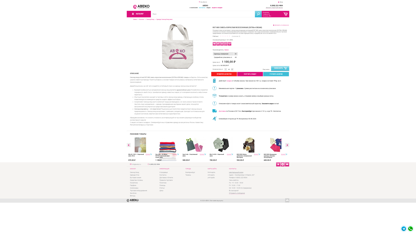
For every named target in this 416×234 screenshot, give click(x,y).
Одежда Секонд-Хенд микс (164, 19)
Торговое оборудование (138, 190)
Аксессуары (134, 188)
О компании (194, 7)
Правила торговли (166, 180)
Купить (148, 154)
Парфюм (133, 185)
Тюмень (188, 175)
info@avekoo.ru (136, 164)
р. (270, 16)
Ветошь (132, 196)
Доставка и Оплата (166, 177)
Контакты (202, 7)
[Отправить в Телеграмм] (229, 44)
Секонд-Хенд (150, 19)
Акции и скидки (217, 7)
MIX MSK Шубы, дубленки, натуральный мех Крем (244, 156)
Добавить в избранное (282, 25)
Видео (209, 7)
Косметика (134, 183)
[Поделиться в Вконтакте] (214, 44)
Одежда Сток (134, 175)
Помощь (162, 185)
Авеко (135, 19)
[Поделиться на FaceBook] (218, 44)
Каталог (141, 19)
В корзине (266, 12)
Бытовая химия (135, 177)
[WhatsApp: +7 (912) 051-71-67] (410, 229)
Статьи (162, 188)
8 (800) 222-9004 (276, 6)
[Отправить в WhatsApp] (226, 44)
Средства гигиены (136, 180)
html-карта (211, 172)
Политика (162, 183)
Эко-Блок (133, 193)
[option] (177, 46)
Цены (161, 190)
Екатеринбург (190, 172)
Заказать (278, 68)
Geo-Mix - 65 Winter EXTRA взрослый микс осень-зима (162, 156)
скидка (229, 81)
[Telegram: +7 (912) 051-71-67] (404, 229)
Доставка (222, 111)
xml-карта (211, 175)
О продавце (163, 172)
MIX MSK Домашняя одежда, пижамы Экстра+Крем (270, 156)
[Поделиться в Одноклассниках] (222, 44)
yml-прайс (211, 177)
